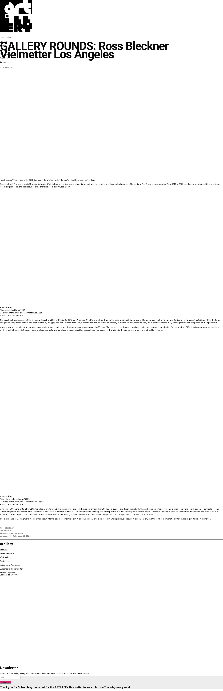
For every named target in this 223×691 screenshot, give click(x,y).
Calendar (3, 50)
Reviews (3, 42)
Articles (3, 46)
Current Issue (5, 37)
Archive (3, 62)
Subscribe (4, 58)
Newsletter (4, 54)
